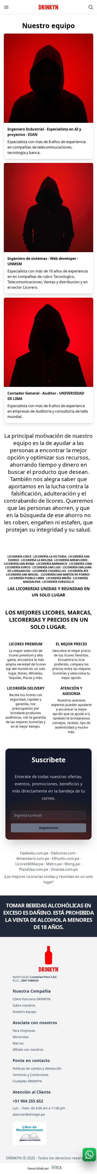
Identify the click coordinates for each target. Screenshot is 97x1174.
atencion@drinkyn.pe (29, 1114)
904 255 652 (28, 1101)
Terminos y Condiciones (30, 1075)
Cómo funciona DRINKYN (32, 999)
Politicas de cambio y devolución (37, 1068)
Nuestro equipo (24, 1012)
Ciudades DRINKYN (27, 1081)
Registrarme (48, 828)
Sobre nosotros (24, 1005)
